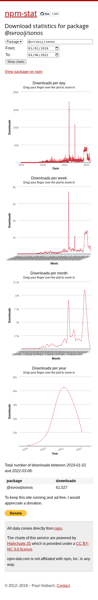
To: (7, 55)
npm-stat (21, 13)
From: (10, 48)
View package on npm (23, 72)
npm (58, 528)
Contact (63, 586)
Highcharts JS (19, 544)
